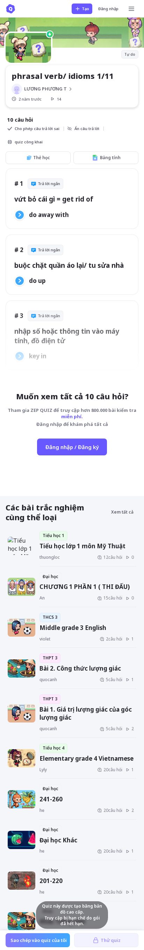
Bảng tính (110, 158)
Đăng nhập (108, 8)
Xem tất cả (122, 512)
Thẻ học (41, 158)
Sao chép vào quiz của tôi (38, 940)
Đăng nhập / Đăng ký (72, 446)
